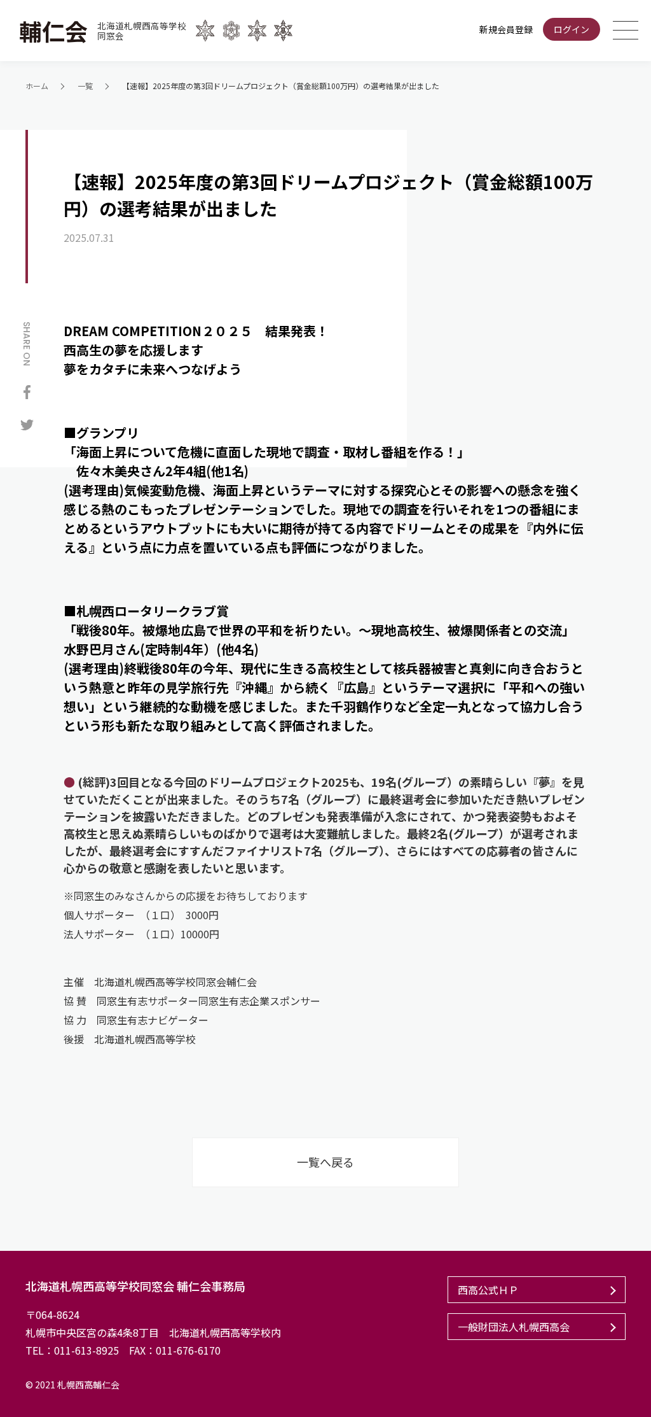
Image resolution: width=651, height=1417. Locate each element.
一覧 (85, 85)
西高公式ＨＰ (488, 1289)
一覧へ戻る (325, 1161)
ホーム (36, 85)
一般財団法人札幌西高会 (514, 1326)
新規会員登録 (506, 29)
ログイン (571, 29)
